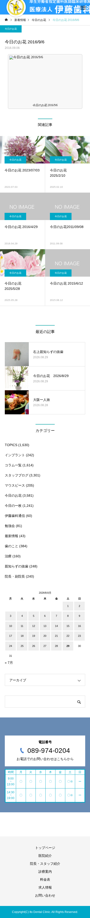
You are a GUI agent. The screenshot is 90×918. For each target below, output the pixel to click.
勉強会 (10, 526)
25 (22, 646)
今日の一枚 (13, 506)
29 (67, 646)
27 (44, 646)
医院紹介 (45, 856)
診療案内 (45, 871)
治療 (8, 556)
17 (10, 635)
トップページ (45, 848)
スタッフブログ (16, 475)
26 (33, 646)
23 (79, 635)
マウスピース (15, 485)
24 (10, 646)
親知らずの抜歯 (16, 566)
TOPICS (11, 445)
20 (44, 635)
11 (22, 626)
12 (33, 626)
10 (10, 626)
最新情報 (11, 536)
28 (56, 646)
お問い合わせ (45, 895)
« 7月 (9, 662)
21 (56, 635)
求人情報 (45, 887)
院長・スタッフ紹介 (45, 864)
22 (67, 635)
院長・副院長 (15, 576)
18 (22, 635)
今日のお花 (11, 28)
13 (44, 626)
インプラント (15, 455)
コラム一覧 (13, 465)
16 (79, 626)
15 (67, 626)
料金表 (45, 879)
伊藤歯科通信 (15, 516)
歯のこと (11, 546)
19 (33, 635)
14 (56, 626)
